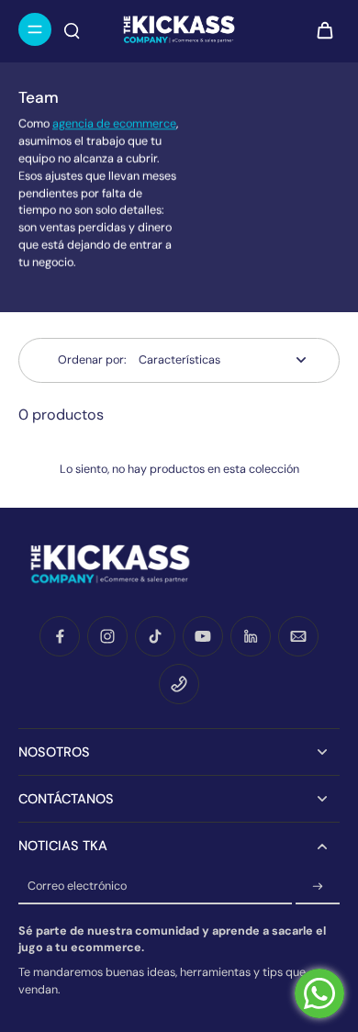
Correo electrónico (77, 886)
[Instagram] (107, 636)
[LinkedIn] (250, 636)
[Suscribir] (318, 886)
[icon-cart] (319, 29)
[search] (71, 29)
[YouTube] (203, 636)
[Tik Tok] (155, 636)
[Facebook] (59, 636)
